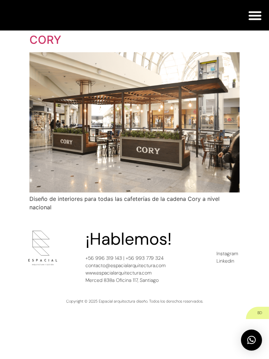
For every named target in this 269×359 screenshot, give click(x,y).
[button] (254, 15)
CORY (45, 40)
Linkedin (225, 261)
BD (259, 312)
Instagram (227, 253)
